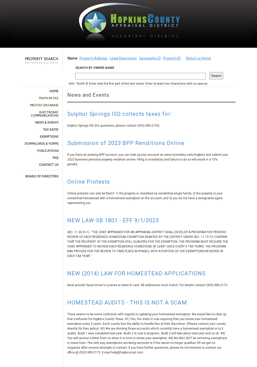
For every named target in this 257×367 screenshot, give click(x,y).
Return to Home (198, 58)
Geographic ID (150, 58)
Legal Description (123, 58)
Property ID (172, 58)
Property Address (93, 58)
